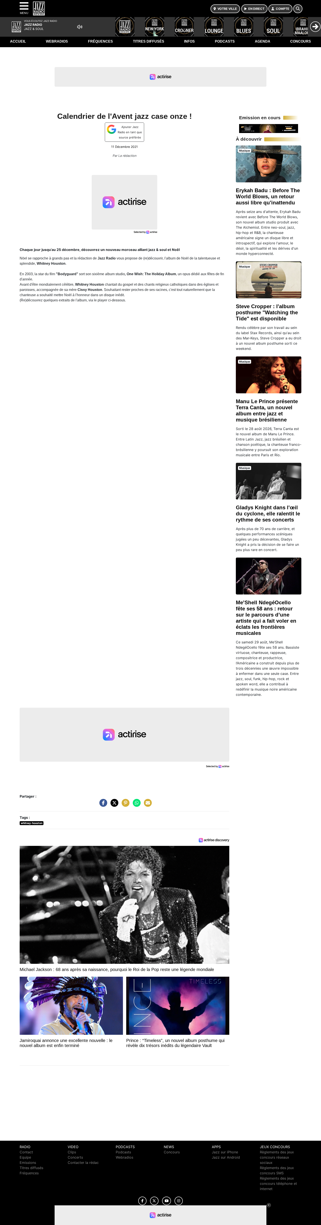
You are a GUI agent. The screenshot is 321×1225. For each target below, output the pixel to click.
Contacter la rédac (83, 1162)
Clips (72, 1152)
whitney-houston (31, 823)
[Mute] (79, 27)
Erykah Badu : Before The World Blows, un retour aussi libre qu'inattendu (268, 196)
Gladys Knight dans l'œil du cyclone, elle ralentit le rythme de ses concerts (268, 514)
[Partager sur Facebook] (102, 805)
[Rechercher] (297, 8)
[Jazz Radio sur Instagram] (178, 1201)
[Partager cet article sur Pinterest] (124, 805)
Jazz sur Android (226, 1157)
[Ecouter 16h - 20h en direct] (268, 128)
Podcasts (225, 41)
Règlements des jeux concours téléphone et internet (278, 1183)
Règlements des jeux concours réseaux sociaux (277, 1157)
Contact (26, 1152)
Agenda (262, 41)
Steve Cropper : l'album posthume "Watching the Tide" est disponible (267, 312)
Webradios (57, 41)
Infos (189, 41)
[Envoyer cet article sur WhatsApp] (136, 805)
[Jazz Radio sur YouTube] (166, 1201)
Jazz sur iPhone (225, 1152)
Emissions (28, 1162)
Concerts (75, 1157)
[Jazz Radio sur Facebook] (142, 1201)
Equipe (25, 1157)
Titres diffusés (148, 41)
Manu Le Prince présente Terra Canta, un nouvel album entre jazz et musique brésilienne (267, 410)
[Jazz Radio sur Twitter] (154, 1201)
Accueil (18, 41)
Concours (300, 41)
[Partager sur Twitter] (113, 805)
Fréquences (100, 41)
